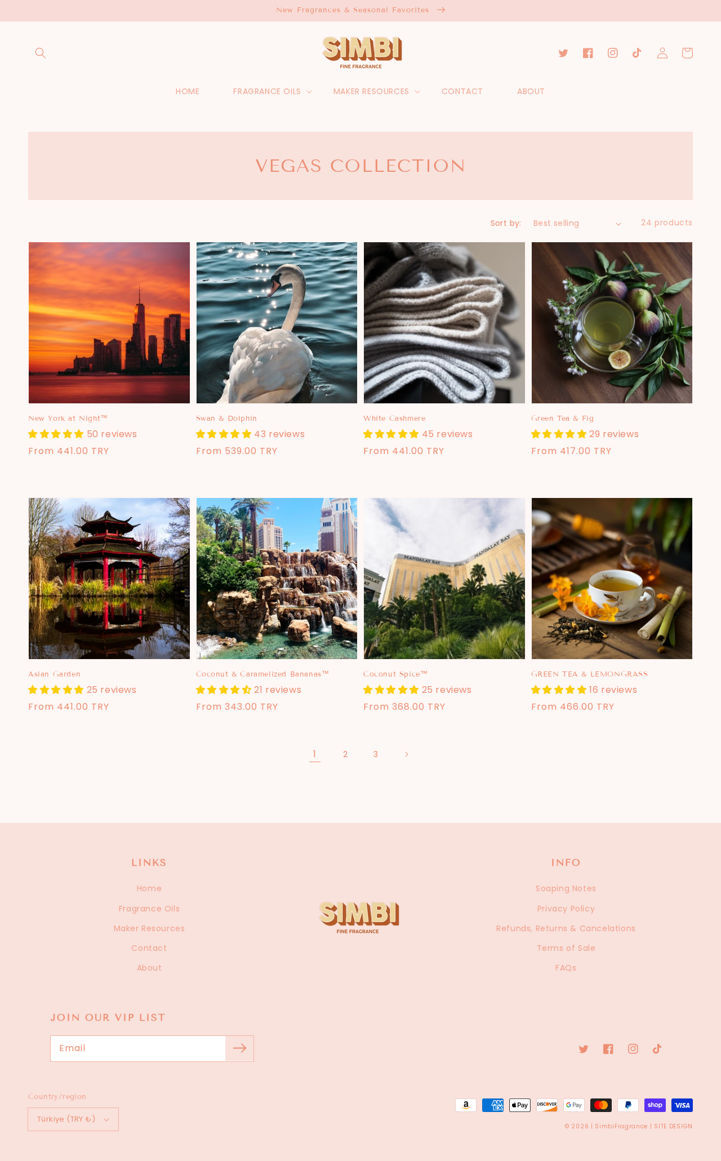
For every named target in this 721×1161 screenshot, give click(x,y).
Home (149, 888)
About (149, 967)
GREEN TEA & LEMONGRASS (589, 674)
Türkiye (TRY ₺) (66, 1119)
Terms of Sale (566, 948)
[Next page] (406, 754)
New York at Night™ (68, 418)
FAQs (565, 967)
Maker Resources (149, 928)
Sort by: (506, 223)
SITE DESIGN (673, 1126)
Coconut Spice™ (395, 674)
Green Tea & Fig (562, 418)
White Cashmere (394, 418)
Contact (149, 948)
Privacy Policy (566, 908)
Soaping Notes (566, 888)
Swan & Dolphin (226, 418)
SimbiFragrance (621, 1126)
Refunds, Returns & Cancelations (566, 928)
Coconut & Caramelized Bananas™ (263, 674)
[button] (40, 53)
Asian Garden (54, 674)
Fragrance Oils (149, 908)
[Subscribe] (239, 1048)
